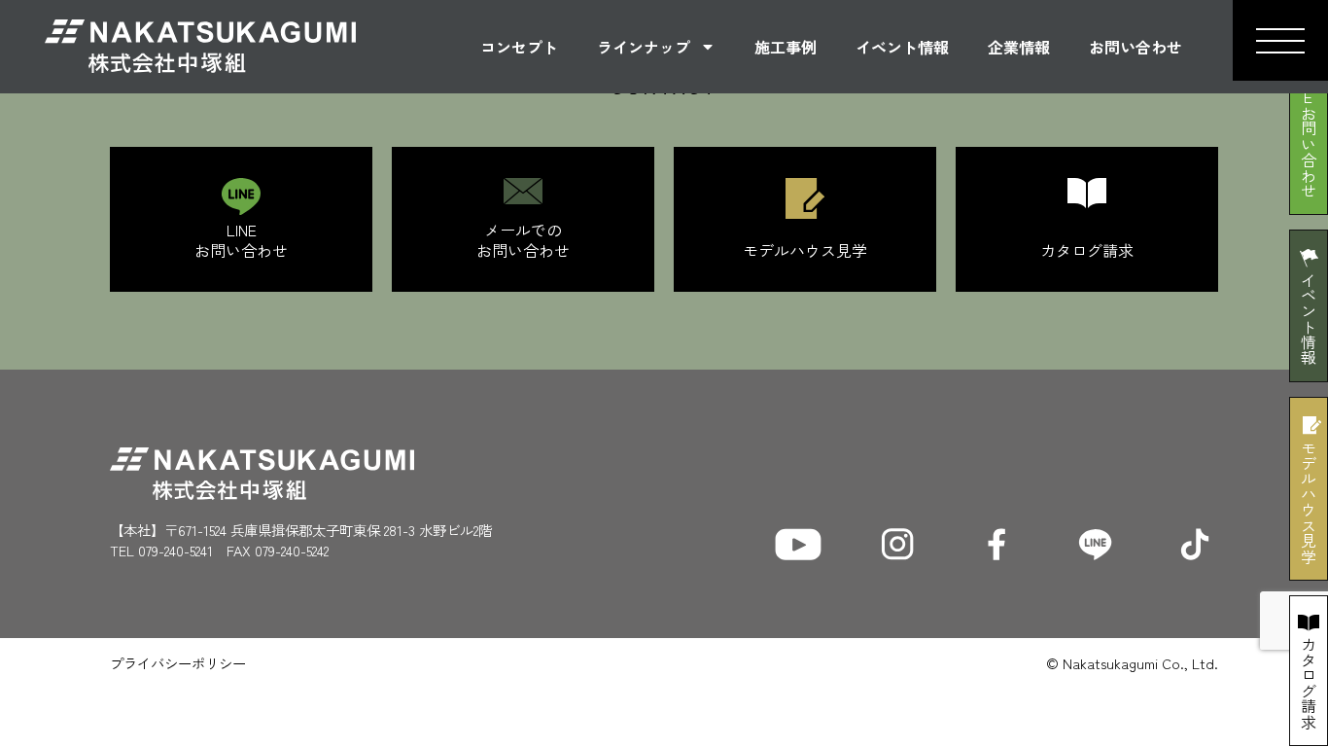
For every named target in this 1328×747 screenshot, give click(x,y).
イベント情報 (902, 46)
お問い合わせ (1135, 46)
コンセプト (519, 46)
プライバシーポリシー (178, 663)
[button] (1280, 40)
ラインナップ (643, 46)
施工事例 (785, 46)
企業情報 (1019, 46)
